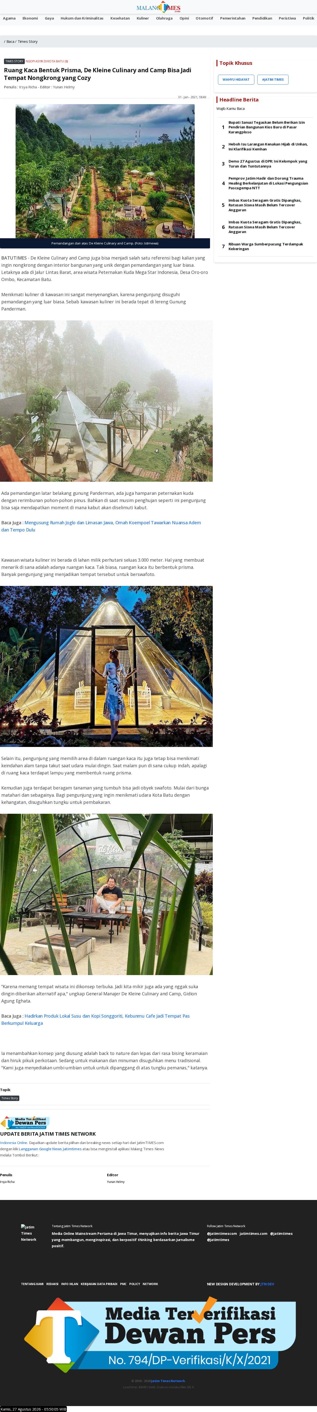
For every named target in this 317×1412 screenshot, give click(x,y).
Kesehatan (120, 18)
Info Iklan (69, 1284)
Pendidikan (262, 18)
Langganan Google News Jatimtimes (50, 1148)
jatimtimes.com (253, 1233)
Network (150, 1284)
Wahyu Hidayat (236, 79)
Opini (184, 18)
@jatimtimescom (222, 1233)
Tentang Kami (32, 1284)
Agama (9, 18)
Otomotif (204, 18)
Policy (134, 1284)
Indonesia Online (13, 1142)
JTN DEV (267, 1284)
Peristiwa (287, 18)
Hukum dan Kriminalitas (82, 18)
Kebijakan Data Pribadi (99, 1284)
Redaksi (52, 1284)
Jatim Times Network (168, 1381)
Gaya (49, 18)
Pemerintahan (232, 18)
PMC (123, 1284)
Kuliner (143, 18)
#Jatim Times (273, 79)
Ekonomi (30, 18)
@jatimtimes (281, 1233)
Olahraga (164, 18)
